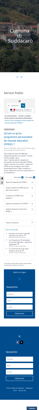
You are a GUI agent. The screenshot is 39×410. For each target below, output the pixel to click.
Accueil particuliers (11, 116)
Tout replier (17, 177)
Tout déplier (29, 177)
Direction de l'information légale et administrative (18, 263)
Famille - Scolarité (25, 116)
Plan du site (22, 390)
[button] (19, 182)
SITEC (15, 390)
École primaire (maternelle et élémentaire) (18, 118)
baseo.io (21, 265)
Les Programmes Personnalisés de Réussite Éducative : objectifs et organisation (20, 242)
